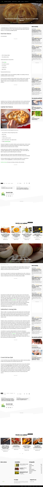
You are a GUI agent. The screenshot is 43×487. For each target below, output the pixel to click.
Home (2, 25)
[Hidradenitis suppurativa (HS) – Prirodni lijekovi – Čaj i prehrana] (37, 102)
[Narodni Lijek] (11, 22)
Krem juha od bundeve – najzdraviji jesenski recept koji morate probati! (16, 235)
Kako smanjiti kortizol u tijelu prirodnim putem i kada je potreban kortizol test (36, 90)
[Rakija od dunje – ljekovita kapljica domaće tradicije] (37, 229)
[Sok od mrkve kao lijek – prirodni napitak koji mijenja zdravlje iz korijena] (5, 229)
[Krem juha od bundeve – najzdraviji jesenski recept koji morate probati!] (16, 229)
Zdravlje (33, 45)
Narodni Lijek (15, 22)
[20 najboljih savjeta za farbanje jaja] (17, 469)
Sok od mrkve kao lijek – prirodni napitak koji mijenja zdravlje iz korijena (5, 235)
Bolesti (33, 106)
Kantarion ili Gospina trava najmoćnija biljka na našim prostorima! (24, 472)
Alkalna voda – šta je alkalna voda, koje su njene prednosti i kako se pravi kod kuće (37, 81)
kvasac (9, 183)
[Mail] (10, 195)
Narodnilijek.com (7, 486)
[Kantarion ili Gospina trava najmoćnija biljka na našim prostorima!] (17, 472)
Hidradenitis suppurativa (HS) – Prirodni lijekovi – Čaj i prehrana (37, 108)
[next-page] (23, 242)
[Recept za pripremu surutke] (17, 465)
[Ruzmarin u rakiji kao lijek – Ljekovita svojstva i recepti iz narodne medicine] (27, 229)
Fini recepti (21, 16)
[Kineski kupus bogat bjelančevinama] (37, 113)
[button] (41, 2)
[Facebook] (36, 2)
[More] (29, 183)
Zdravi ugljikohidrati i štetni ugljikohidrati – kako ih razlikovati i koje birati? (37, 39)
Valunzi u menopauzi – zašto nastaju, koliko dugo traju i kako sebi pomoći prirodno (37, 56)
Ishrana (4, 25)
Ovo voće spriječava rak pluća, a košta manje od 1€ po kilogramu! (22, 188)
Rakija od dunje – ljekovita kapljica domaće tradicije (37, 235)
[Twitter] (39, 2)
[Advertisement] (15, 46)
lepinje (12, 183)
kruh (6, 183)
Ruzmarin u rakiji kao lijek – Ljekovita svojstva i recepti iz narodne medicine (27, 235)
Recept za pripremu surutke (24, 464)
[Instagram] (38, 2)
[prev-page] (20, 242)
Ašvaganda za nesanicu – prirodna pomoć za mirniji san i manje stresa (36, 31)
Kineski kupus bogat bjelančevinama (35, 119)
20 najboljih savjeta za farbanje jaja (23, 468)
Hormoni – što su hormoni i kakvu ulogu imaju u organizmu (37, 47)
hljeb (4, 183)
